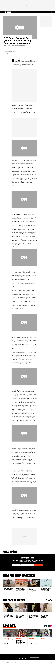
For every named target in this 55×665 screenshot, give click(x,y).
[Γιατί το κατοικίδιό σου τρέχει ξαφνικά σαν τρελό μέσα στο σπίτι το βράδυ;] (34, 607)
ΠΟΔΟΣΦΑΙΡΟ (6, 638)
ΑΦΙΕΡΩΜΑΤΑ (6, 36)
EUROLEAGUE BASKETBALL (18, 638)
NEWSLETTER (34, 658)
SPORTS (9, 626)
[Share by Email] (9, 54)
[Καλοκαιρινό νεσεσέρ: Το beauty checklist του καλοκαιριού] (21, 583)
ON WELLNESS (14, 600)
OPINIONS (43, 638)
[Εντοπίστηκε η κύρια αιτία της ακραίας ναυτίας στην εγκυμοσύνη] (21, 607)
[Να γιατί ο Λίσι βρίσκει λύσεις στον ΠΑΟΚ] (46, 633)
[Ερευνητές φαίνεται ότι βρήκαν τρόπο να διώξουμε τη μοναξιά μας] (9, 607)
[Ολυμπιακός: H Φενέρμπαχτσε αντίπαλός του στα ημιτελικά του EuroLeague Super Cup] (21, 633)
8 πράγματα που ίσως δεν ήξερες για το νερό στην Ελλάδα (46, 589)
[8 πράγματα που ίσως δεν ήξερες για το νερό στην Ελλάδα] (46, 583)
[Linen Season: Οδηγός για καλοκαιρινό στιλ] (9, 583)
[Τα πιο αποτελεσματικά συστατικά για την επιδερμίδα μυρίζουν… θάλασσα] (46, 607)
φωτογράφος (24, 104)
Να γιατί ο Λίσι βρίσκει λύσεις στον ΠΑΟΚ (45, 641)
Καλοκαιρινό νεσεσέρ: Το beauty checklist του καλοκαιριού (21, 589)
